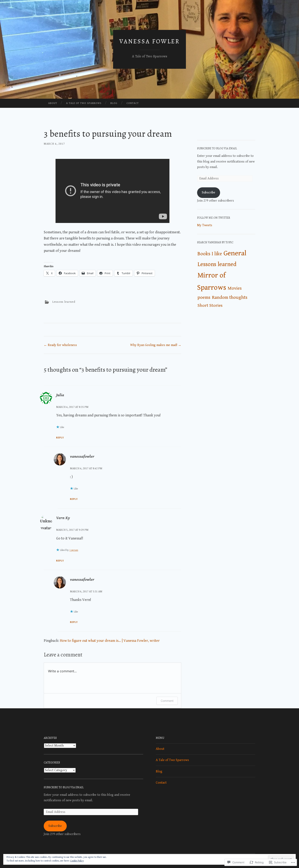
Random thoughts (229, 297)
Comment (167, 700)
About (52, 103)
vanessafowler (82, 456)
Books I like (210, 254)
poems (204, 297)
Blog (113, 103)
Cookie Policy (77, 860)
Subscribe (208, 192)
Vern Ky (63, 518)
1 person (73, 550)
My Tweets (204, 225)
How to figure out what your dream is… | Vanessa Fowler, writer (110, 641)
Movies (235, 288)
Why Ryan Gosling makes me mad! (155, 345)
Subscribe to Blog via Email (217, 148)
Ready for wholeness (60, 345)
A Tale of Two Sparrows (83, 103)
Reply (60, 437)
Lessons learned (63, 302)
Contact (133, 103)
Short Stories (210, 305)
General (235, 253)
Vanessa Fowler (149, 41)
